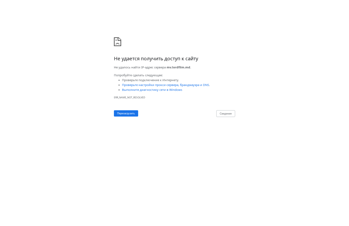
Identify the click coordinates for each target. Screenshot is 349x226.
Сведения (226, 113)
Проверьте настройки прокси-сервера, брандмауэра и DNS (165, 85)
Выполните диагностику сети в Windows (152, 90)
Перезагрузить (126, 113)
